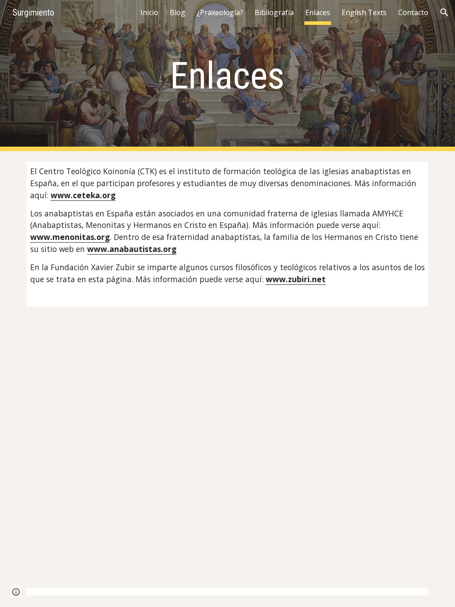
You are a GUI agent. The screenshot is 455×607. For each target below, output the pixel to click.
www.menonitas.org (70, 237)
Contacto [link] (413, 12)
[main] (227, 76)
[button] (444, 12)
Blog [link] (177, 12)
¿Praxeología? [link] (220, 12)
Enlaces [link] (317, 12)
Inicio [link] (149, 12)
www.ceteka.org (83, 195)
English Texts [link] (364, 12)
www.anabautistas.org (131, 249)
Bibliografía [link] (274, 12)
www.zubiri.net (296, 279)
